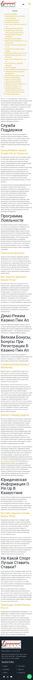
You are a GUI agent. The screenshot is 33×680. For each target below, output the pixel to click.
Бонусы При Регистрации (13, 79)
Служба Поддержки (11, 14)
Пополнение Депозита (12, 22)
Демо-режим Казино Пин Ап (13, 28)
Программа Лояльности (12, 20)
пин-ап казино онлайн (7, 461)
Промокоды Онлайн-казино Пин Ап (16, 53)
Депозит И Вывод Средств (13, 38)
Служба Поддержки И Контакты (14, 92)
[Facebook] (4, 676)
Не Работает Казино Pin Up (13, 86)
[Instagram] (7, 676)
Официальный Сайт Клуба (13, 81)
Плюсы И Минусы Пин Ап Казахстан (16, 69)
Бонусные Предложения (12, 77)
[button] (23, 4)
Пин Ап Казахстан (10, 67)
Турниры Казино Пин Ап (12, 94)
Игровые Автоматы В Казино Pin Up (16, 84)
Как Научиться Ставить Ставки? (15, 75)
